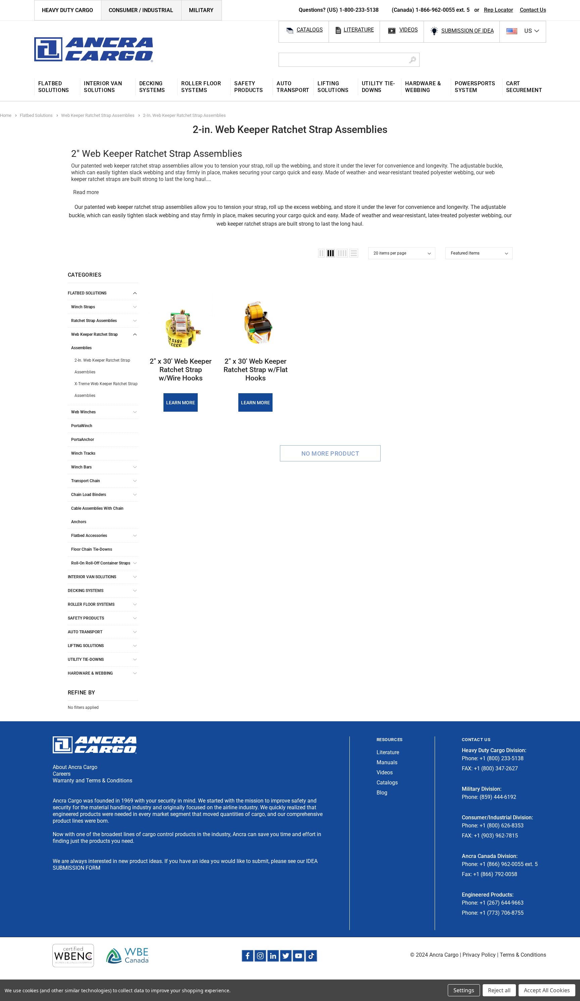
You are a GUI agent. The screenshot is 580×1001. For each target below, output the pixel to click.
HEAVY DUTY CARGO (67, 10)
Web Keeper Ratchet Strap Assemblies (94, 341)
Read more (86, 192)
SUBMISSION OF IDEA (467, 31)
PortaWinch (81, 425)
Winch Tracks (83, 453)
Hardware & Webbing (90, 673)
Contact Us (533, 10)
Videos (385, 772)
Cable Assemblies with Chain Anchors (97, 515)
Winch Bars (81, 467)
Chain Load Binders (88, 494)
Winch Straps (83, 307)
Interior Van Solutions (92, 577)
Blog (382, 792)
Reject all (499, 990)
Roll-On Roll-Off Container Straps (100, 563)
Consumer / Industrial (141, 10)
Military (201, 10)
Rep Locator (498, 10)
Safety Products (86, 618)
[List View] (353, 253)
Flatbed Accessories (89, 535)
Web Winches (83, 412)
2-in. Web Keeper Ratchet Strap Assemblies (102, 366)
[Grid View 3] (330, 253)
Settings (463, 990)
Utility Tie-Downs (86, 659)
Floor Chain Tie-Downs (91, 549)
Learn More (180, 402)
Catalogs (387, 782)
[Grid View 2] (321, 253)
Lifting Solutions (86, 645)
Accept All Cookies (547, 990)
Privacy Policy (479, 955)
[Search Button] (412, 59)
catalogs (310, 30)
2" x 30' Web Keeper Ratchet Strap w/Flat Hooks (256, 369)
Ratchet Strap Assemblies (94, 320)
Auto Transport (85, 632)
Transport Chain (85, 481)
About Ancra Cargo (75, 767)
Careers (61, 774)
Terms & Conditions (523, 955)
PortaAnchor (82, 439)
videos (408, 30)
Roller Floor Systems (91, 604)
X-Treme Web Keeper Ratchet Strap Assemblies (106, 389)
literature (359, 30)
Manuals (387, 762)
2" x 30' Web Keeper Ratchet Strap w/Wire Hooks (180, 369)
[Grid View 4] (342, 253)
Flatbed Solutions (87, 293)
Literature (388, 752)
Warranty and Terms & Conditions (92, 780)
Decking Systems (85, 590)
